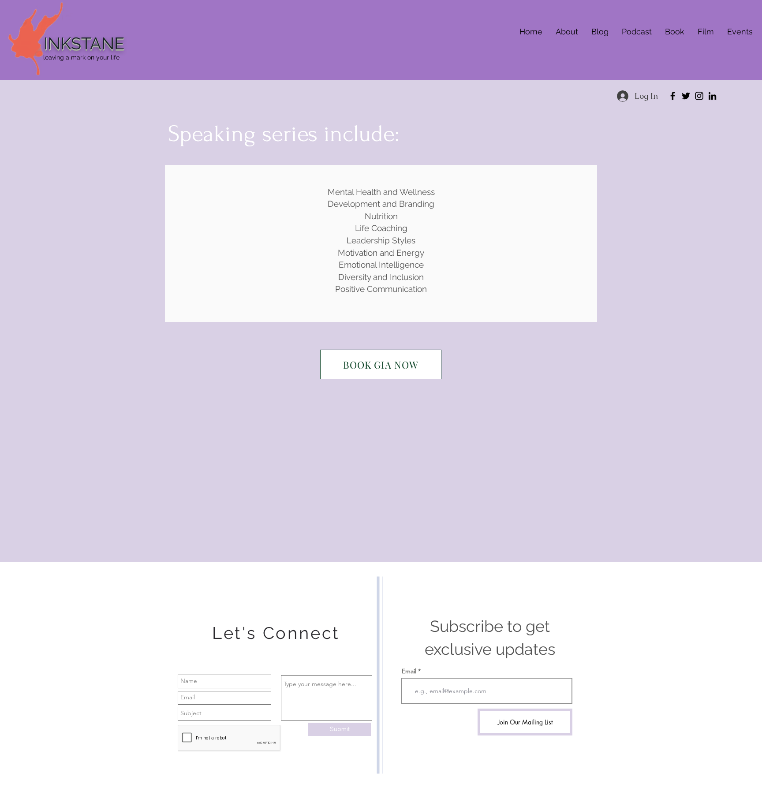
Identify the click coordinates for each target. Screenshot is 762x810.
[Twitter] (685, 95)
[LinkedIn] (712, 95)
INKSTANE (84, 43)
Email (409, 671)
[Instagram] (699, 95)
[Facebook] (672, 95)
